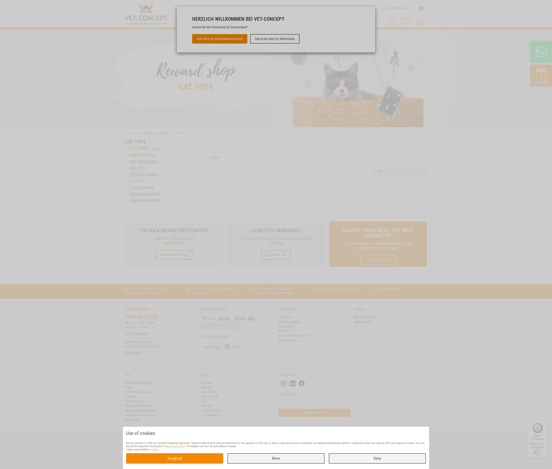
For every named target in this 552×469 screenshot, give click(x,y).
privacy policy (177, 446)
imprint (154, 449)
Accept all (174, 458)
